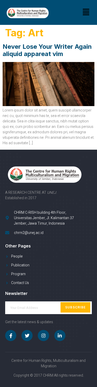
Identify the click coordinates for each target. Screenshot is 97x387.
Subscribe (75, 307)
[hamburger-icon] (86, 12)
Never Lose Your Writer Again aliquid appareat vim (47, 50)
